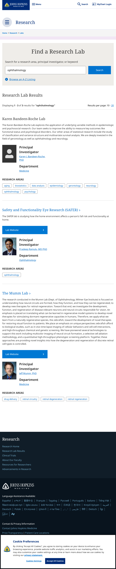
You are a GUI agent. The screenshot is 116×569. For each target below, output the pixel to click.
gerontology (75, 185)
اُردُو (65, 509)
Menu (36, 5)
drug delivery (10, 399)
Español (6, 500)
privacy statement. (33, 555)
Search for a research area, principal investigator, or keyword (41, 61)
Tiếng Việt (104, 500)
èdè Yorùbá (47, 504)
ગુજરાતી (42, 509)
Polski (18, 509)
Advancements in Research (16, 469)
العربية (106, 504)
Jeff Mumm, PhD (28, 373)
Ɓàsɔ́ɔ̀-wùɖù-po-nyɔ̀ (12, 504)
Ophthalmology (27, 260)
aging (7, 185)
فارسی (75, 509)
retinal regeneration (77, 399)
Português (78, 500)
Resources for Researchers (16, 464)
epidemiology (56, 185)
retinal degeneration (52, 399)
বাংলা (58, 504)
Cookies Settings (34, 561)
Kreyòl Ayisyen (91, 504)
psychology (30, 191)
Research (25, 22)
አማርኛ (17, 500)
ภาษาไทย (54, 509)
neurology (91, 185)
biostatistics (20, 185)
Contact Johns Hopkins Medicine (19, 528)
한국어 (77, 504)
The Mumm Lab (15, 293)
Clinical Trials (9, 455)
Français (40, 500)
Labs (22, 33)
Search (99, 70)
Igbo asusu (32, 504)
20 (112, 105)
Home (4, 33)
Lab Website (12, 230)
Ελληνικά (29, 509)
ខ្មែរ (101, 509)
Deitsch (93, 509)
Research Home (10, 446)
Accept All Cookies (55, 561)
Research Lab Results (13, 451)
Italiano (91, 500)
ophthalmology (11, 191)
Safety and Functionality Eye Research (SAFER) (40, 209)
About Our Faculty (12, 460)
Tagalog (53, 500)
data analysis (38, 185)
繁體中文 (28, 500)
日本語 (67, 504)
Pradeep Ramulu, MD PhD (33, 249)
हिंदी (83, 509)
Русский (65, 500)
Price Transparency (12, 532)
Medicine (24, 170)
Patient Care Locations (37, 532)
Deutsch (6, 509)
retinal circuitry (29, 399)
